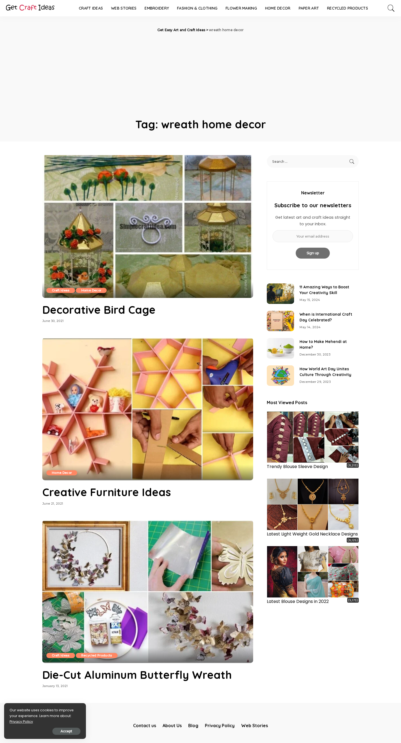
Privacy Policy (21, 721)
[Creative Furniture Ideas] (147, 409)
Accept (66, 731)
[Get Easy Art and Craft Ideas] (30, 8)
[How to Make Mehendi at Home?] (280, 348)
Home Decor (91, 290)
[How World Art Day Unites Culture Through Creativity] (280, 375)
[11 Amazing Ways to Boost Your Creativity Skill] (280, 293)
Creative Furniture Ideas (106, 492)
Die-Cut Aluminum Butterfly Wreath (137, 675)
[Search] (391, 8)
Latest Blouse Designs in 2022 (298, 601)
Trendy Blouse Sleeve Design (297, 466)
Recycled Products (96, 655)
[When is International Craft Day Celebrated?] (280, 321)
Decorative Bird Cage (98, 309)
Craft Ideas (61, 290)
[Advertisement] (200, 73)
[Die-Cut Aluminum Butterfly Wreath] (147, 591)
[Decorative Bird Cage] (147, 226)
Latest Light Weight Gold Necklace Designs (312, 534)
